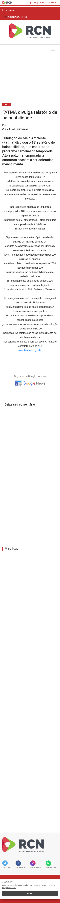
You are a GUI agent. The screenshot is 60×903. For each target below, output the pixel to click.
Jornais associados (48, 2)
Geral (7, 104)
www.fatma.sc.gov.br (29, 350)
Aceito (30, 893)
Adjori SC (32, 2)
